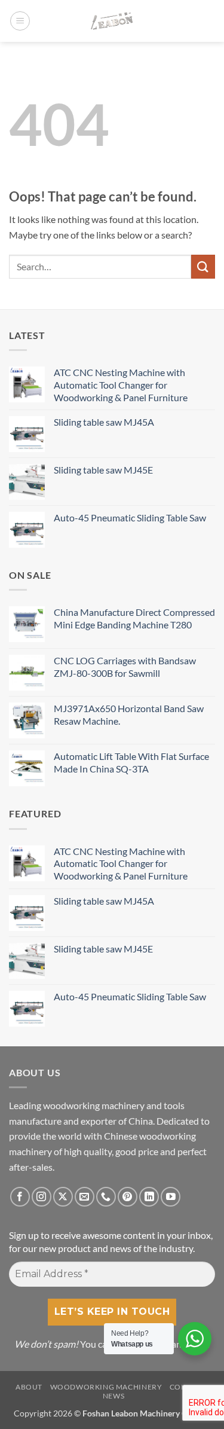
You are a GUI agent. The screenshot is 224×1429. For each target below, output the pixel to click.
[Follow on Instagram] (41, 1197)
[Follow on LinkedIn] (149, 1197)
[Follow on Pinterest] (127, 1197)
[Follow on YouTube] (170, 1197)
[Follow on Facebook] (20, 1197)
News (113, 1395)
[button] (20, 20)
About (29, 1386)
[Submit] (203, 266)
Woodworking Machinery (106, 1386)
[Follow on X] (63, 1197)
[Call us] (106, 1197)
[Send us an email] (84, 1197)
